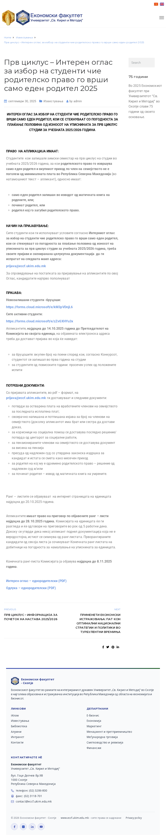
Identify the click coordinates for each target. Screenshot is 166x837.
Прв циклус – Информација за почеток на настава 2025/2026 (30, 617)
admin (77, 101)
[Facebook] (14, 826)
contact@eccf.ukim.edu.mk (34, 801)
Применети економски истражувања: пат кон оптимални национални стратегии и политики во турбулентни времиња (98, 623)
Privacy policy (134, 818)
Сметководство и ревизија (105, 742)
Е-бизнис (93, 715)
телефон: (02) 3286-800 (31, 790)
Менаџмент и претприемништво (109, 732)
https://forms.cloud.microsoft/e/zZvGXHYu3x (39, 321)
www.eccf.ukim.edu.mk (75, 818)
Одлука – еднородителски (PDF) (31, 588)
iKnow (15, 715)
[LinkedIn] (32, 826)
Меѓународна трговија (102, 737)
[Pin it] (113, 647)
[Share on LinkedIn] (118, 647)
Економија (94, 721)
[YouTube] (41, 826)
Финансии (94, 748)
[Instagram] (23, 826)
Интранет (17, 737)
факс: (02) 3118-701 (29, 796)
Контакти (17, 742)
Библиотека (19, 726)
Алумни (16, 732)
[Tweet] (107, 647)
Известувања (53, 101)
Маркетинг (94, 726)
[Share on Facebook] (103, 647)
